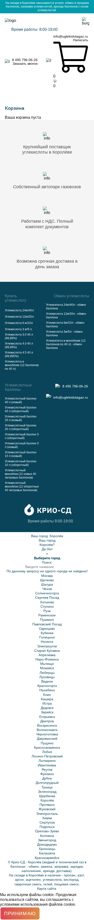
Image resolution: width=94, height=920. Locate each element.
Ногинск (47, 642)
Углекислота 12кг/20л (19, 316)
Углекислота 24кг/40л (19, 310)
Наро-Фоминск (47, 659)
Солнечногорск (47, 593)
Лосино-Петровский (47, 756)
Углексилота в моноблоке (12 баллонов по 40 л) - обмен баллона (66, 344)
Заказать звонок (25, 63)
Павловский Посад (47, 624)
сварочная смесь (27, 884)
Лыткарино (47, 761)
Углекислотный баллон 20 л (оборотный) (20, 427)
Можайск (47, 668)
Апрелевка (47, 655)
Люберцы (47, 673)
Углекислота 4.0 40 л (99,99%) (19, 345)
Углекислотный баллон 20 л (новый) (20, 418)
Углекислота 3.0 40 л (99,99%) (19, 336)
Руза (47, 611)
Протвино (47, 805)
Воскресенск (47, 725)
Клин (47, 695)
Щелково (47, 580)
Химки (47, 818)
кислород (71, 879)
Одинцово (47, 628)
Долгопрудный (47, 783)
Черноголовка (47, 734)
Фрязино (47, 774)
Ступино (47, 606)
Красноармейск (47, 858)
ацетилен (33, 879)
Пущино (47, 743)
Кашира (47, 699)
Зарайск (47, 712)
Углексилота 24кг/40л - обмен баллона (66, 306)
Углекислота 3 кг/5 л (18, 329)
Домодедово (47, 844)
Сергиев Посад (47, 597)
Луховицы (47, 677)
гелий (47, 884)
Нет (50, 549)
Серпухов (47, 822)
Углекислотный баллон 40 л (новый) (20, 400)
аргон (19, 879)
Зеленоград (47, 792)
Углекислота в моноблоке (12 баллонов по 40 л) (22, 365)
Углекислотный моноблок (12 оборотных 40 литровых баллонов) (22, 486)
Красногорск (47, 686)
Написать (80, 40)
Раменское (47, 615)
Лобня (47, 752)
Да (44, 549)
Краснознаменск (47, 747)
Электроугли (47, 646)
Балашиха (47, 853)
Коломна (47, 836)
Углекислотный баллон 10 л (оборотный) (20, 463)
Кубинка (47, 633)
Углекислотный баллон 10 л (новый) (20, 454)
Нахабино (47, 690)
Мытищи (47, 664)
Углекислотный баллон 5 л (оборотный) (22, 436)
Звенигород (47, 840)
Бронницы (47, 849)
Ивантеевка (47, 765)
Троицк (47, 787)
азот (80, 875)
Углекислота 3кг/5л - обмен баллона (64, 333)
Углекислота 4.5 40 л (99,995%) (19, 354)
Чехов (47, 589)
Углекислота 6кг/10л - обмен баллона (65, 324)
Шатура (47, 584)
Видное (47, 681)
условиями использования (24, 904)
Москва (47, 576)
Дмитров (47, 721)
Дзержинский (47, 738)
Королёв (56, 536)
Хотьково (47, 602)
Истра (47, 703)
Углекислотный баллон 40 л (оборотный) (20, 409)
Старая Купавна (47, 651)
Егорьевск (47, 717)
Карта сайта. (47, 888)
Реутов (47, 769)
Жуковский (47, 809)
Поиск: (47, 562)
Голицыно (47, 637)
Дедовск (47, 708)
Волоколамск (47, 730)
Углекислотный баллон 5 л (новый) (22, 445)
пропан (69, 875)
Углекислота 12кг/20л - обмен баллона (66, 315)
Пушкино (47, 619)
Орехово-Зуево (47, 831)
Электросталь (47, 814)
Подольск (47, 827)
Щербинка (47, 796)
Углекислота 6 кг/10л (19, 323)
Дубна (47, 778)
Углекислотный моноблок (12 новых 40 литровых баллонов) (20, 474)
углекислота (52, 879)
